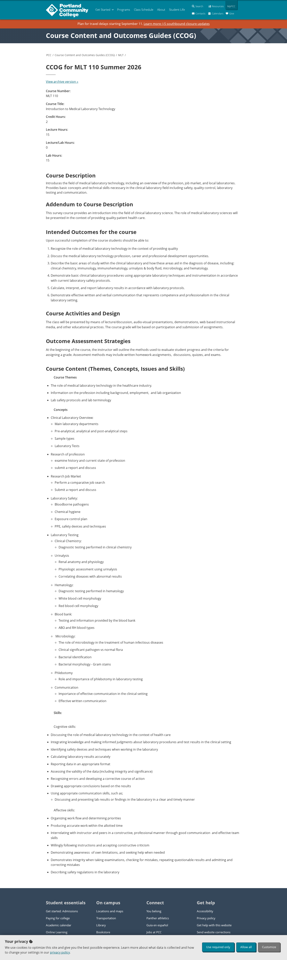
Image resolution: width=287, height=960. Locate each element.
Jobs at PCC (153, 932)
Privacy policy (206, 918)
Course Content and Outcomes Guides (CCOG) (121, 35)
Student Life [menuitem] (177, 9)
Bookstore (103, 932)
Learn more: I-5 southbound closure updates (177, 24)
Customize (269, 947)
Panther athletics (157, 918)
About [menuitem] (161, 9)
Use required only (218, 947)
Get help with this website (214, 925)
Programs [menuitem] (123, 9)
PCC (48, 55)
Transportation (106, 918)
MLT (121, 55)
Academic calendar (58, 925)
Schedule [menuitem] (143, 9)
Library (101, 925)
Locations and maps (109, 911)
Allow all (246, 947)
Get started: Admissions (62, 911)
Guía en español (157, 925)
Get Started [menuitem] (102, 9)
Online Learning (56, 932)
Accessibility (205, 911)
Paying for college (58, 918)
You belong (153, 911)
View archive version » (62, 81)
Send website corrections (213, 932)
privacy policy (60, 952)
